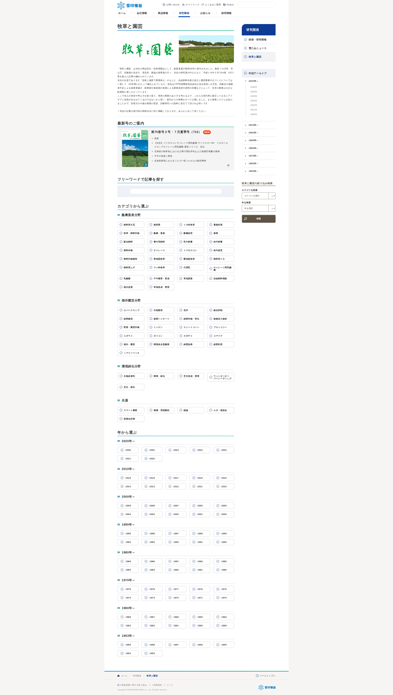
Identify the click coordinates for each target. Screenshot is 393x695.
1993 (152, 542)
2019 (128, 478)
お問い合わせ (173, 4)
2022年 (253, 105)
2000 (224, 514)
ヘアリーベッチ (132, 353)
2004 (128, 514)
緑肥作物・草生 (191, 319)
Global (230, 4)
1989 (128, 561)
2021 (128, 458)
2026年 (253, 87)
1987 (176, 561)
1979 (128, 589)
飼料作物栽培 (130, 259)
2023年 (253, 101)
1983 (152, 570)
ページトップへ (268, 675)
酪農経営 (188, 233)
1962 (152, 625)
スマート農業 (130, 410)
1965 (200, 617)
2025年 (253, 92)
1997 (176, 533)
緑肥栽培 (128, 319)
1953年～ (254, 171)
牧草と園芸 (255, 56)
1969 (224, 625)
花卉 (186, 310)
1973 (152, 598)
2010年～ (254, 125)
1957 (176, 645)
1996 (200, 533)
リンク (170, 685)
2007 (176, 505)
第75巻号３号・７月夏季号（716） (176, 132)
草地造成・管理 (161, 287)
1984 (128, 570)
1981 (200, 570)
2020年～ (254, 81)
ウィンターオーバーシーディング (223, 377)
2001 (200, 514)
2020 (152, 458)
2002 (176, 514)
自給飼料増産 (220, 278)
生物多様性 (129, 376)
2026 (128, 450)
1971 (200, 598)
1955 (224, 645)
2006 (200, 505)
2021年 (253, 110)
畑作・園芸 (129, 344)
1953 (152, 653)
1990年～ (254, 140)
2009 (128, 505)
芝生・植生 (129, 387)
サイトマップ (192, 4)
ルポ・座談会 (220, 410)
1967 (152, 617)
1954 (128, 653)
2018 (152, 478)
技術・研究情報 (258, 39)
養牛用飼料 (159, 242)
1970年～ (254, 156)
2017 (176, 478)
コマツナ (218, 336)
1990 (224, 542)
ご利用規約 (157, 685)
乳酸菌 (127, 278)
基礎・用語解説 (161, 410)
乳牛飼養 (188, 242)
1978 (152, 589)
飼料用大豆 (129, 224)
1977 (176, 589)
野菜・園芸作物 (132, 327)
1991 (200, 542)
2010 (224, 486)
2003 (152, 514)
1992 (176, 542)
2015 (224, 478)
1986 (200, 561)
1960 (200, 625)
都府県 (157, 224)
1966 (176, 617)
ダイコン (158, 336)
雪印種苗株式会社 (267, 687)
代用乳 (187, 267)
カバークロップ (132, 310)
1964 (224, 617)
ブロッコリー (220, 327)
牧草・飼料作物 (132, 233)
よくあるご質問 (213, 4)
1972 (176, 598)
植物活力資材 (220, 319)
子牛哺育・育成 (161, 278)
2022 (224, 450)
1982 (176, 570)
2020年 (253, 114)
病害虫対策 (129, 419)
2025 (152, 450)
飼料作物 (128, 250)
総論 (186, 410)
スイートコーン (191, 327)
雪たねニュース (258, 48)
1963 (128, 625)
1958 (152, 645)
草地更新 (188, 278)
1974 (128, 598)
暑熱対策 (218, 224)
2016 (200, 478)
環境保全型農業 (161, 344)
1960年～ (254, 163)
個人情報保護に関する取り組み (132, 685)
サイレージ (159, 250)
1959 (128, 645)
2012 (176, 486)
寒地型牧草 (159, 259)
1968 (128, 617)
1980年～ (254, 148)
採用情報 (226, 13)
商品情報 (163, 13)
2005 (224, 505)
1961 (176, 625)
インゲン (158, 327)
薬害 (216, 233)
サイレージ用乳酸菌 (223, 268)
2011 (200, 486)
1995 (224, 533)
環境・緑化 (159, 376)
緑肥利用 (218, 344)
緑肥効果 (188, 344)
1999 (128, 533)
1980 (224, 570)
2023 (200, 450)
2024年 (253, 96)
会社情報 (142, 13)
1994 (128, 542)
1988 (152, 561)
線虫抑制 (218, 310)
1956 (200, 645)
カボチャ (188, 336)
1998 (152, 533)
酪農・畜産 (159, 233)
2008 (152, 505)
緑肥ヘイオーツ (161, 319)
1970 (224, 598)
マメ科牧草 (159, 267)
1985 (224, 561)
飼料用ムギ (129, 267)
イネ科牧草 (189, 224)
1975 (224, 589)
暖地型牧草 (189, 259)
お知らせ (205, 13)
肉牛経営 (218, 250)
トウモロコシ (190, 250)
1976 (200, 589)
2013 (152, 486)
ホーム (122, 13)
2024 (176, 450)
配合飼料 (128, 242)
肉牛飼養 (218, 242)
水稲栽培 (158, 310)
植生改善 (128, 287)
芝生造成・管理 (191, 376)
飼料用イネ (219, 259)
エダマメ (128, 336)
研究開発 (184, 13)
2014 (128, 486)
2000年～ (254, 132)
